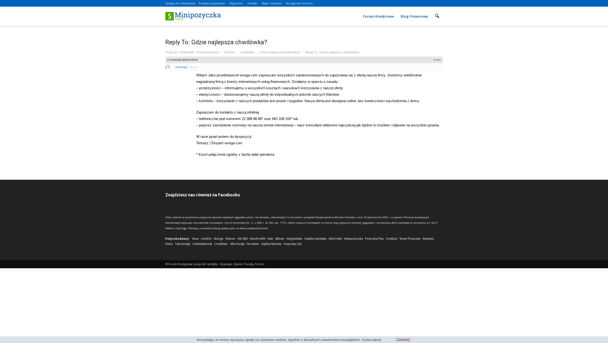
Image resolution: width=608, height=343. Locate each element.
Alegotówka (294, 239)
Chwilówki (247, 52)
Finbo (169, 244)
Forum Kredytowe (378, 16)
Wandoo (428, 239)
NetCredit (335, 239)
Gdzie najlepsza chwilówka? (280, 52)
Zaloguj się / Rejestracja (180, 3)
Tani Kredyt (182, 244)
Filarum (230, 239)
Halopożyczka (353, 239)
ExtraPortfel (258, 239)
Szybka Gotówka (315, 239)
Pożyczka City (293, 244)
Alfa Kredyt (237, 244)
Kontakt (252, 3)
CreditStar (221, 244)
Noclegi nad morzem (299, 3)
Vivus (195, 239)
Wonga (218, 239)
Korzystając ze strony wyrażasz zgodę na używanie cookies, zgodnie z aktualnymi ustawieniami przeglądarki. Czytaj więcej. (289, 340)
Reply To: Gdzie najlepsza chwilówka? (216, 42)
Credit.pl (391, 239)
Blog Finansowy (414, 16)
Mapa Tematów (271, 3)
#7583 (437, 60)
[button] (437, 13)
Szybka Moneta (271, 244)
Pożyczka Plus (374, 239)
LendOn (206, 239)
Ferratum (253, 244)
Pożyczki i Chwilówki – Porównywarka (192, 52)
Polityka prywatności (212, 3)
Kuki (270, 239)
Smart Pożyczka (409, 239)
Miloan (279, 239)
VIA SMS (243, 239)
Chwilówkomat (202, 244)
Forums (229, 52)
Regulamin (236, 3)
